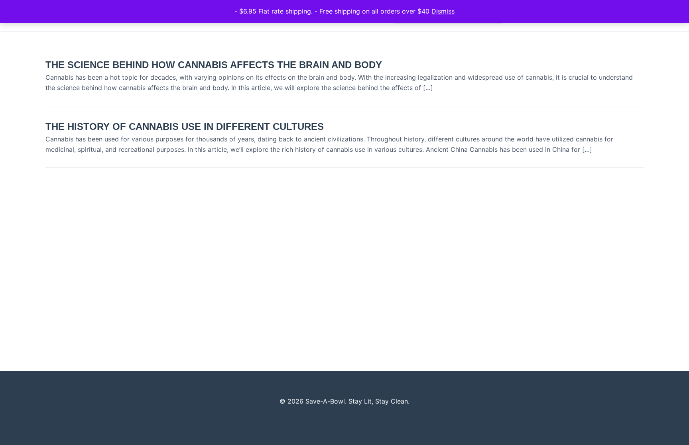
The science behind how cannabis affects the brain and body (213, 64)
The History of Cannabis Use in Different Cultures (184, 126)
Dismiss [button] (443, 11)
